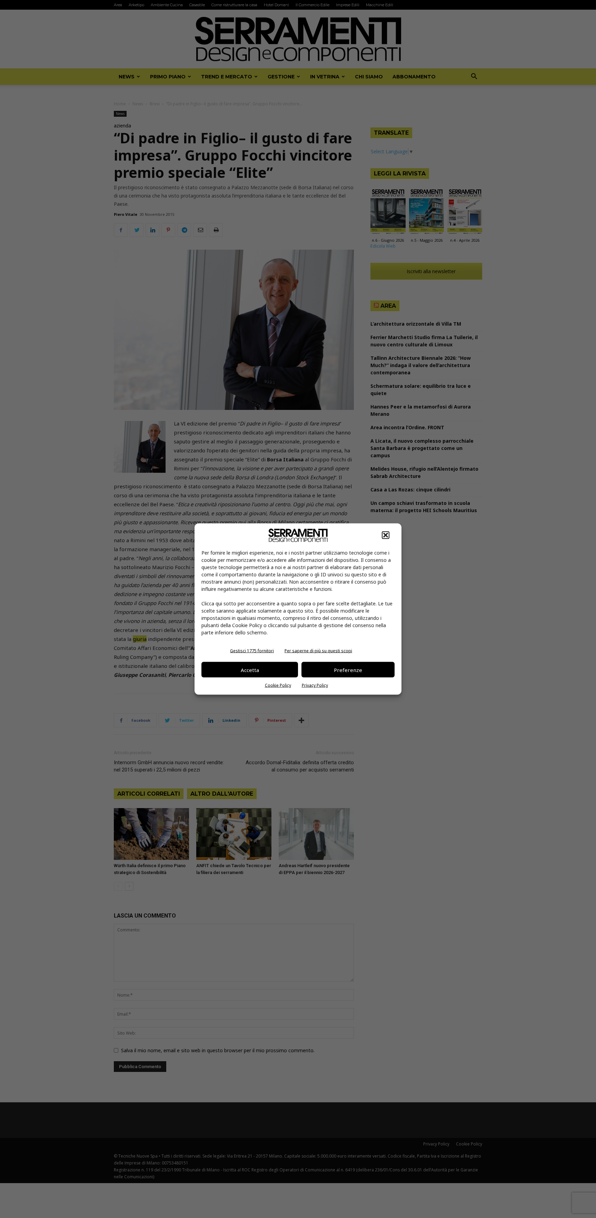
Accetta (250, 669)
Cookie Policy (278, 685)
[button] (385, 535)
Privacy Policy (315, 685)
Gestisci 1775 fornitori (252, 651)
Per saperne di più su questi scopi (318, 651)
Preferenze (348, 669)
